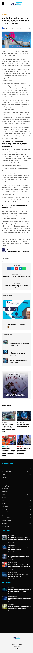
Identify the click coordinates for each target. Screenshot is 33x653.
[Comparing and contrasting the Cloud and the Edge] (4, 598)
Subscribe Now (15, 642)
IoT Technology (25, 251)
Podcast (16, 322)
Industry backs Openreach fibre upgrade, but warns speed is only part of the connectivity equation (8, 452)
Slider (3, 253)
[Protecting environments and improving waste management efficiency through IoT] (4, 606)
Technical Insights (6, 520)
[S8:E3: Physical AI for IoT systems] (16, 309)
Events (3, 474)
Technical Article (6, 517)
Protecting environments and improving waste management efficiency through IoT (19, 607)
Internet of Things (12, 251)
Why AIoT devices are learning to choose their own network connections (20, 352)
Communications (6, 446)
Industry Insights (6, 485)
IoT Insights (13, 350)
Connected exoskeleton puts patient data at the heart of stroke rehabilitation (23, 451)
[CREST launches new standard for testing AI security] (5, 360)
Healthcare (20, 446)
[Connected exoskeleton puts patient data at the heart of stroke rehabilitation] (24, 440)
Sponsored (5, 514)
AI (2, 468)
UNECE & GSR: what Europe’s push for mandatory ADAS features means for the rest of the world (19, 343)
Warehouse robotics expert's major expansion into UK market (16, 277)
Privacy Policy (25, 642)
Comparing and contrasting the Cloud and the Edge (19, 598)
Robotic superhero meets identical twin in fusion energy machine (16, 286)
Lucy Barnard (14, 327)
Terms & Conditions (16, 644)
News (3, 494)
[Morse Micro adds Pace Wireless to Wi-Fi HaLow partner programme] (4, 574)
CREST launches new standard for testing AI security (18, 361)
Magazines (5, 491)
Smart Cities (5, 506)
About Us (6, 642)
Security (12, 358)
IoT (19, 251)
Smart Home (5, 509)
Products (4, 500)
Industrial (4, 14)
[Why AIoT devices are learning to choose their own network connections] (5, 352)
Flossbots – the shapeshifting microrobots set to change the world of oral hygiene (19, 590)
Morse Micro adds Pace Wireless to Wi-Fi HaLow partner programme (18, 575)
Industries (4, 482)
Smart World (5, 511)
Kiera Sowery (8, 28)
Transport (12, 340)
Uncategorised (5, 526)
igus (8, 249)
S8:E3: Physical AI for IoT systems (16, 324)
